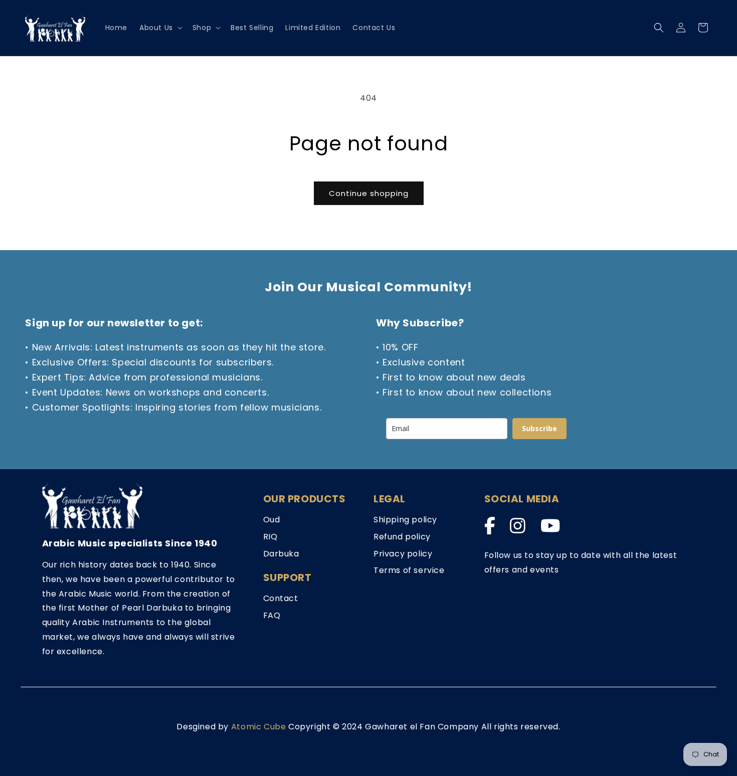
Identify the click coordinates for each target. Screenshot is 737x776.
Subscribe (539, 428)
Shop (202, 28)
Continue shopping (369, 193)
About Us (156, 28)
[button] (160, 27)
